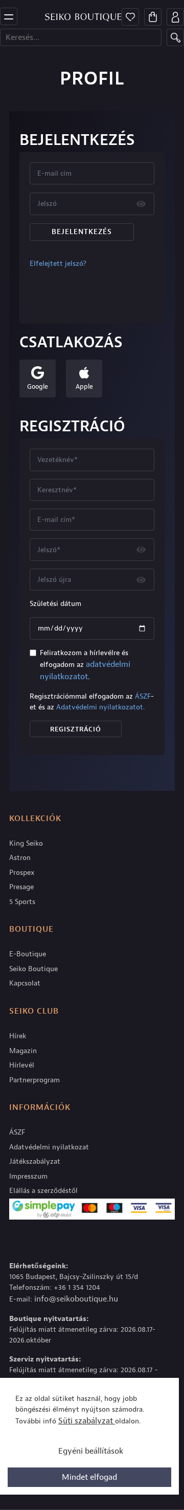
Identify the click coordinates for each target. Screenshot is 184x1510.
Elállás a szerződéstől (43, 1190)
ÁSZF (143, 696)
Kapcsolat (24, 983)
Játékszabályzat (34, 1161)
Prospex (22, 872)
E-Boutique (27, 954)
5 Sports (22, 901)
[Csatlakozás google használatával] (37, 374)
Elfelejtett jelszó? (58, 263)
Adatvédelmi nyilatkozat (49, 1147)
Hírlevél (21, 1065)
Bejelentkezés (82, 231)
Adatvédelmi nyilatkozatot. (100, 707)
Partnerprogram (34, 1080)
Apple (84, 386)
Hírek (17, 1036)
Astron (20, 857)
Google (37, 386)
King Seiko (26, 843)
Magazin (23, 1050)
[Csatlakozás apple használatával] (84, 374)
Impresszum (28, 1176)
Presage (21, 887)
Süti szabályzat (86, 1421)
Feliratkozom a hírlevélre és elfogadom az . (85, 665)
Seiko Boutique (33, 968)
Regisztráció (75, 729)
